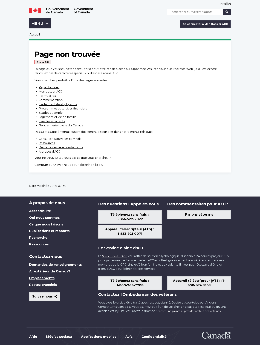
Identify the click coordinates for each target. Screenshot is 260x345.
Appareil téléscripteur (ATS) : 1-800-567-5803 (199, 283)
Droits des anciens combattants (61, 147)
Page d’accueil (49, 87)
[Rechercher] (227, 12)
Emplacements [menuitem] (41, 278)
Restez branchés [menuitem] (43, 285)
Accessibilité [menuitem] (40, 211)
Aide (33, 337)
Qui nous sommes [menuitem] (44, 218)
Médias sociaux (59, 337)
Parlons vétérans (199, 214)
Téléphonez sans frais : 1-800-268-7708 (130, 283)
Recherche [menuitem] (38, 238)
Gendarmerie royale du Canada (61, 125)
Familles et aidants (52, 121)
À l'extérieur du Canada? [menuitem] (49, 271)
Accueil (35, 34)
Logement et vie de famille (58, 117)
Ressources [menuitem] (39, 244)
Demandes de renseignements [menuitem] (55, 265)
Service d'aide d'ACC (114, 256)
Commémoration (51, 100)
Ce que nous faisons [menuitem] (46, 224)
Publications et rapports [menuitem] (49, 231)
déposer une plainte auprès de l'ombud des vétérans (188, 311)
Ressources (47, 143)
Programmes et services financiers (63, 108)
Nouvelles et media (67, 139)
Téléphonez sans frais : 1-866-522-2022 (130, 217)
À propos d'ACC (49, 151)
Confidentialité (154, 337)
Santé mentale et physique (58, 104)
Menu (41, 23)
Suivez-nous (46, 297)
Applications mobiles (98, 337)
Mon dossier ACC (50, 91)
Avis (128, 337)
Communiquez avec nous (52, 164)
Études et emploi (51, 112)
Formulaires (47, 95)
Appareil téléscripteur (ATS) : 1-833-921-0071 (130, 231)
